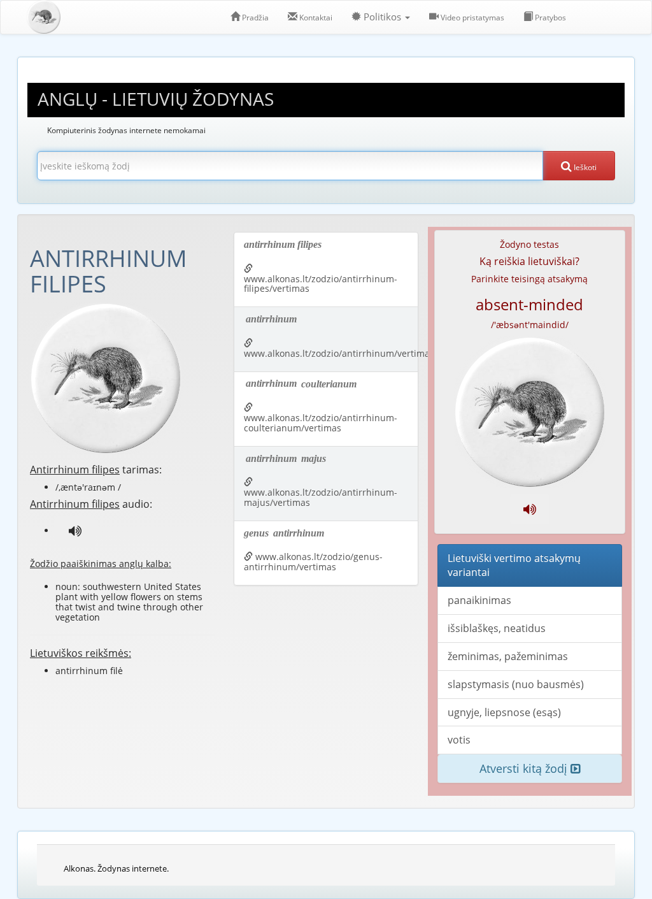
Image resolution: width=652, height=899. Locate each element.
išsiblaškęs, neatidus (497, 628)
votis (459, 740)
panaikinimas (479, 600)
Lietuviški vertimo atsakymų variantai (514, 565)
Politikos (382, 17)
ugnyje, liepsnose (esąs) (504, 712)
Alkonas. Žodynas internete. (116, 868)
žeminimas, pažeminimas (508, 656)
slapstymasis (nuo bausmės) (516, 684)
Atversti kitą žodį (524, 768)
